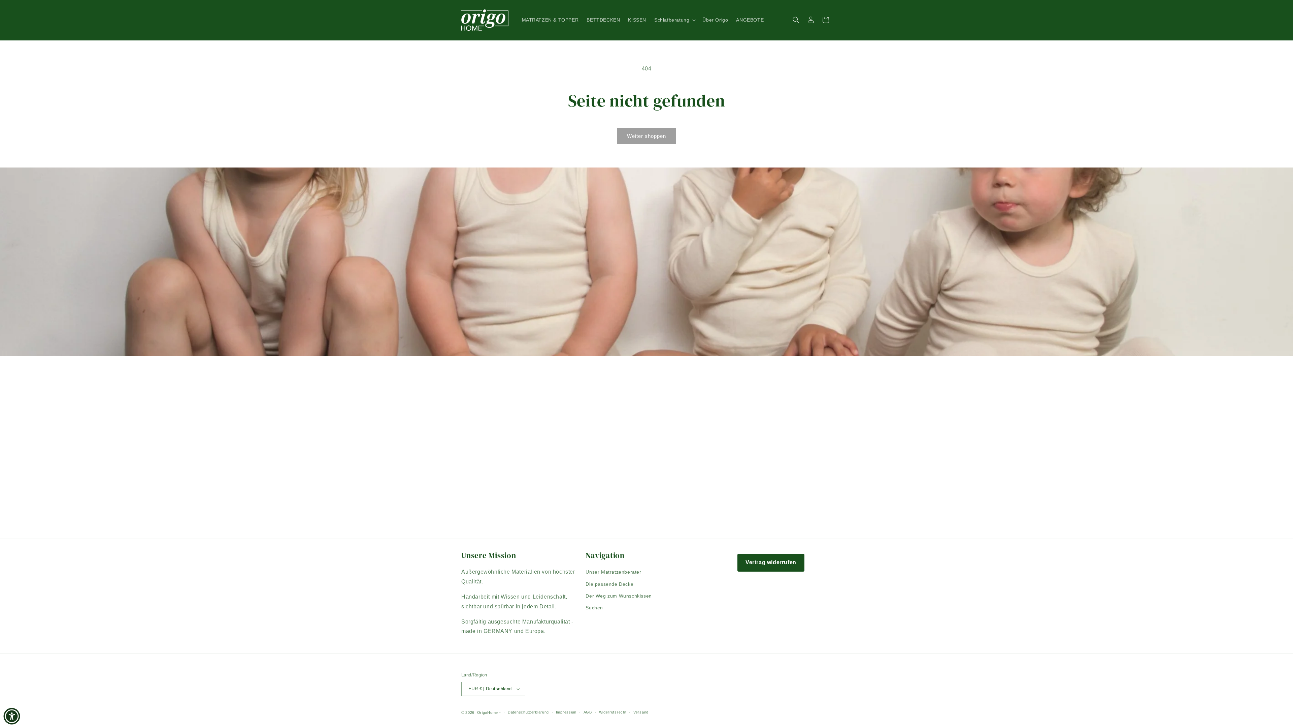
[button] (674, 20)
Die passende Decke (609, 584)
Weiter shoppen (646, 136)
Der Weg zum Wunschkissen (619, 596)
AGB (588, 712)
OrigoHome (487, 712)
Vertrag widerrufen (770, 562)
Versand (641, 712)
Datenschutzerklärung (528, 712)
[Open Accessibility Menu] (11, 716)
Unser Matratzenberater (613, 572)
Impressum (566, 712)
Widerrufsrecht (613, 712)
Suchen (594, 607)
